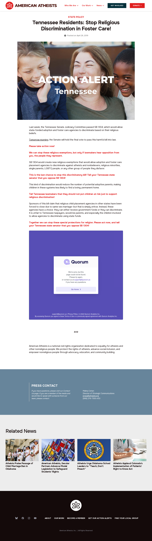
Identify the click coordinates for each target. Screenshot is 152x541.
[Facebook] (23, 518)
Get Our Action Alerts (100, 518)
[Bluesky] (16, 518)
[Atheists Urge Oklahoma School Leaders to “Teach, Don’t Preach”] (94, 458)
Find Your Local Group (126, 518)
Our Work (59, 518)
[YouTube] (35, 518)
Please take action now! (42, 146)
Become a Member (76, 518)
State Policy (76, 17)
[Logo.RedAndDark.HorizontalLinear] (31, 5)
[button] (77, 5)
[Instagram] (29, 518)
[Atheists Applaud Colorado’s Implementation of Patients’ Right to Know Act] (130, 458)
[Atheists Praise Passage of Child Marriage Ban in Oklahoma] (22, 458)
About (48, 518)
